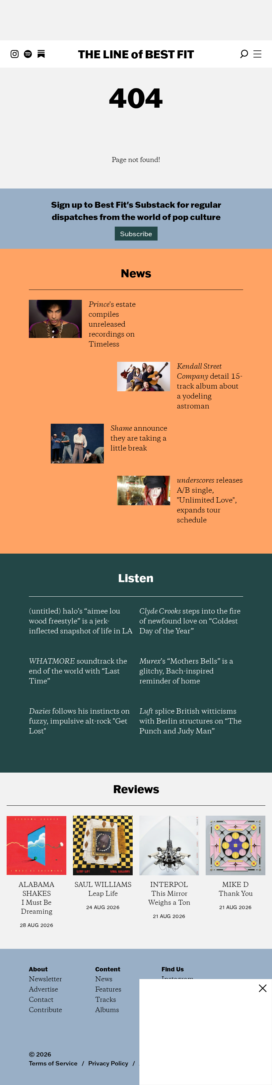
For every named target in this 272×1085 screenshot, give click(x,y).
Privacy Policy (108, 1063)
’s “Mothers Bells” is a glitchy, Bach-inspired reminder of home (186, 671)
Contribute (45, 1010)
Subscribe (136, 233)
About (38, 969)
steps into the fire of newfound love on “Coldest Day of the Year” (189, 621)
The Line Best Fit (136, 54)
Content (107, 969)
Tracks (105, 1000)
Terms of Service (53, 1063)
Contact (41, 1000)
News (103, 979)
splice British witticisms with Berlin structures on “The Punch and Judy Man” (190, 721)
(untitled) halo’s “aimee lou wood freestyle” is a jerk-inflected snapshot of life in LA (80, 621)
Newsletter (45, 979)
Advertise (43, 989)
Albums (107, 1010)
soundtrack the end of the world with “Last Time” (78, 671)
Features (108, 989)
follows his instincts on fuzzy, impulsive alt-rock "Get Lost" (79, 721)
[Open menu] (257, 54)
